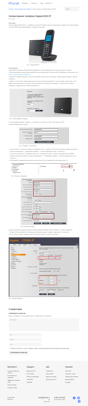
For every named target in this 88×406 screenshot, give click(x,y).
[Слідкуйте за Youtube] (78, 398)
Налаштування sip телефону (23, 9)
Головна (10, 9)
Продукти (25, 3)
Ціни (41, 3)
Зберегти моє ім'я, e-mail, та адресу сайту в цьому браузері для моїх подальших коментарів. (40, 348)
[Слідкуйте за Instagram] (79, 401)
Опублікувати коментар (18, 352)
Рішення (34, 3)
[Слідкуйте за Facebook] (74, 398)
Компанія (48, 3)
